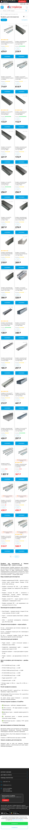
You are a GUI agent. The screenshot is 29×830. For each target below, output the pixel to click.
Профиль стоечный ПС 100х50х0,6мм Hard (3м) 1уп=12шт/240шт (20, 394)
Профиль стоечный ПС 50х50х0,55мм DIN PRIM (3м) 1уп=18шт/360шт (21, 254)
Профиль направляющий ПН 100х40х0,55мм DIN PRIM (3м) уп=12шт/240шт (7, 289)
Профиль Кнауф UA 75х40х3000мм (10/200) (6, 464)
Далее (16, 556)
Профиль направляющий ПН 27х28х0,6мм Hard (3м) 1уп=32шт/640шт (6, 359)
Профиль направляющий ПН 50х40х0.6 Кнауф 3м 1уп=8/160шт (21, 465)
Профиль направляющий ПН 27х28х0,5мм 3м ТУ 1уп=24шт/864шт (21, 113)
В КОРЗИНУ (7, 56)
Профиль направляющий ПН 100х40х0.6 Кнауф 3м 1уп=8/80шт (21, 537)
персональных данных (18, 819)
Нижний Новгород (5, 4)
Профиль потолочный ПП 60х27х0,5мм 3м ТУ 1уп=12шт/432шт (6, 113)
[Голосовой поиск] (26, 10)
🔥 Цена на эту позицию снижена (21, 460)
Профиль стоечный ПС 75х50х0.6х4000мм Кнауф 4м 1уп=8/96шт (7, 78)
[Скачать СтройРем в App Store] (5, 813)
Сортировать (25, 19)
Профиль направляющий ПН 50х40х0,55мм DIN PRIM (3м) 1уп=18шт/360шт (7, 254)
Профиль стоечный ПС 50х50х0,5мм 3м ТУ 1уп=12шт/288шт (6, 148)
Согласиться (14, 823)
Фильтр (4, 19)
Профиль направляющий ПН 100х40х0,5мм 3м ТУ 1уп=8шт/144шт (21, 183)
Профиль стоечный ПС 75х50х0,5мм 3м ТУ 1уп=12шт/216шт (6, 183)
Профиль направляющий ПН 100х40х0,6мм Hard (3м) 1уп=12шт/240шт (7, 429)
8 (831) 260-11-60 (24, 4)
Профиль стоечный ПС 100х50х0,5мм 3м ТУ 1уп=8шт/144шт (6, 219)
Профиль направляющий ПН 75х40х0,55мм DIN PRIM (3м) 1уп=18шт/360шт (21, 219)
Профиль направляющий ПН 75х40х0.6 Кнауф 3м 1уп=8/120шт (21, 501)
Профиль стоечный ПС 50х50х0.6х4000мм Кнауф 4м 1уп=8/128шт (21, 78)
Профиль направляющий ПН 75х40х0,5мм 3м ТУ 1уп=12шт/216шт (21, 43)
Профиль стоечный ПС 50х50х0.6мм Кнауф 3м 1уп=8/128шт (6, 501)
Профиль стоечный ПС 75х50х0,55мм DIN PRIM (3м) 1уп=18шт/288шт (21, 289)
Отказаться (14, 827)
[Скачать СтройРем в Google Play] (14, 813)
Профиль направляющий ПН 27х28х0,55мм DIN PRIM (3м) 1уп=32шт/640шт (7, 324)
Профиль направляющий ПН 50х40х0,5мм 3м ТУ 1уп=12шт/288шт (21, 148)
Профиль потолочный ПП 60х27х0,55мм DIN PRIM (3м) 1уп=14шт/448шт (7, 394)
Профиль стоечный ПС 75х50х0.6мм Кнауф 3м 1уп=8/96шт (6, 537)
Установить (22, 1)
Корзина (26, 7)
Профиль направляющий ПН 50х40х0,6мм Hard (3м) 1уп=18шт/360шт (21, 359)
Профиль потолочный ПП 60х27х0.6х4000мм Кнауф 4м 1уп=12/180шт (7, 43)
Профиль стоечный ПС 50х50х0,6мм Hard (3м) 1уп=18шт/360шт (20, 324)
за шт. (3, 48)
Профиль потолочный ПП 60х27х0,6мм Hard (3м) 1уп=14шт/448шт (21, 429)
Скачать (5, 800)
